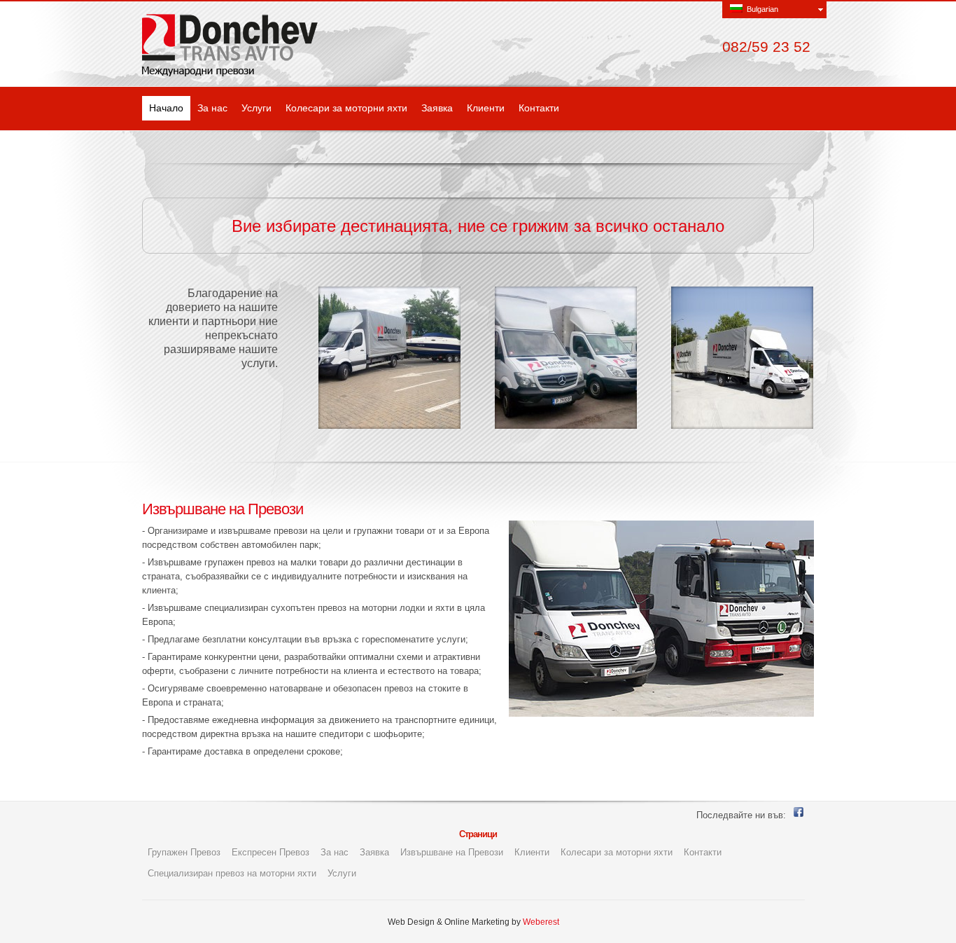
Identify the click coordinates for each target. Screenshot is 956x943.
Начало (166, 107)
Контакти (539, 107)
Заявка (437, 107)
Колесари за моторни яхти (346, 107)
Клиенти (486, 107)
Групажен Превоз (184, 852)
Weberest (541, 922)
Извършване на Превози (451, 852)
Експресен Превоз (270, 852)
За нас (212, 107)
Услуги (256, 107)
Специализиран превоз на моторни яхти (232, 873)
